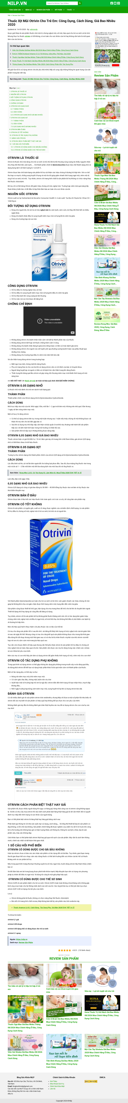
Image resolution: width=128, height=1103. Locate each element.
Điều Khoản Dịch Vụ (57, 1084)
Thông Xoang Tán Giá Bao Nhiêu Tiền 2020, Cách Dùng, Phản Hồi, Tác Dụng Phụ (42, 64)
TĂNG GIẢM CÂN (15, 10)
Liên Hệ (52, 1089)
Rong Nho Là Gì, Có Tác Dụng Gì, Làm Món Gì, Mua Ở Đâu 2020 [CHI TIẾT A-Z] (50, 473)
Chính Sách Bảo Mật (57, 1086)
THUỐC (69, 10)
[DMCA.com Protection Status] (91, 1081)
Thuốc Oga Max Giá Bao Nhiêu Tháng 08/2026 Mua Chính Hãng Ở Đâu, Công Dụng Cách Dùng (48, 57)
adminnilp (33, 29)
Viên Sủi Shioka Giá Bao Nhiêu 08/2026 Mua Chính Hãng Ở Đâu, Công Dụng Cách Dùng (45, 50)
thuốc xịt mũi (30, 381)
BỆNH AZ (28, 10)
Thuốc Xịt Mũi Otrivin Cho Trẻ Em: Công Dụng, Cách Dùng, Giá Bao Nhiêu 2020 (53, 79)
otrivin (27, 36)
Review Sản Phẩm (26, 942)
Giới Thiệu (53, 1081)
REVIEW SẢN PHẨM (43, 10)
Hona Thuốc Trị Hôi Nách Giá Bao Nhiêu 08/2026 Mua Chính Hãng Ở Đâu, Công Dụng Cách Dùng (49, 61)
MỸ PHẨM (58, 10)
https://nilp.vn (21, 939)
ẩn (18, 88)
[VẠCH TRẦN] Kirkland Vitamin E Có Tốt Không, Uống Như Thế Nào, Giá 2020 (41, 54)
